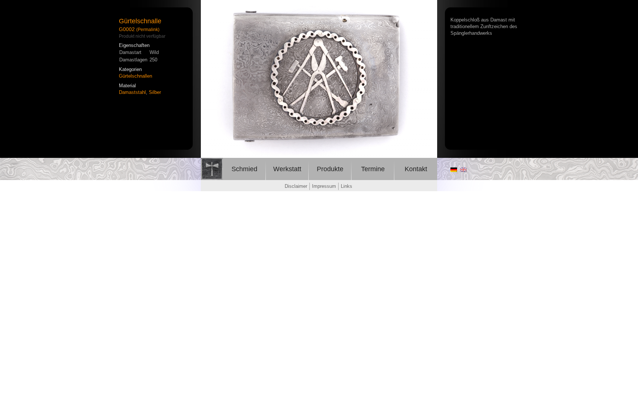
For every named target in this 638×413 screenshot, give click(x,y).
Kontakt (416, 169)
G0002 (127, 29)
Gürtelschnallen (135, 76)
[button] (430, 7)
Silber (155, 92)
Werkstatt (287, 169)
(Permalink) (148, 29)
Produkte (330, 169)
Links (346, 186)
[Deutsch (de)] (453, 170)
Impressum (324, 186)
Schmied (244, 169)
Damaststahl (132, 92)
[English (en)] (463, 170)
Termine (373, 169)
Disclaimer (296, 186)
